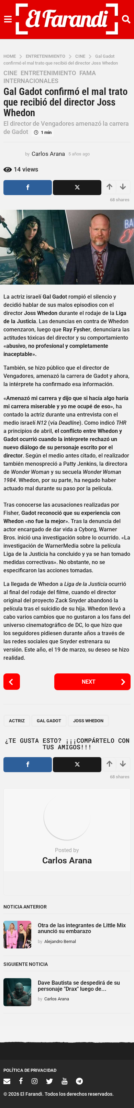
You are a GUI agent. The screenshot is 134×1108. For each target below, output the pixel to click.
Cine (10, 73)
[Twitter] (49, 1081)
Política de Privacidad (29, 1070)
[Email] (6, 1081)
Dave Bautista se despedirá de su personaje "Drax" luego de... (79, 986)
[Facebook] (21, 1081)
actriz (17, 720)
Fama (87, 73)
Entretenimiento (48, 73)
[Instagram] (34, 1081)
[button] (7, 19)
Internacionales (30, 81)
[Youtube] (64, 1081)
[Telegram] (79, 1081)
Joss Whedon (88, 720)
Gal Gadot (49, 720)
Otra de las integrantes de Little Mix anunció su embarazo (82, 928)
